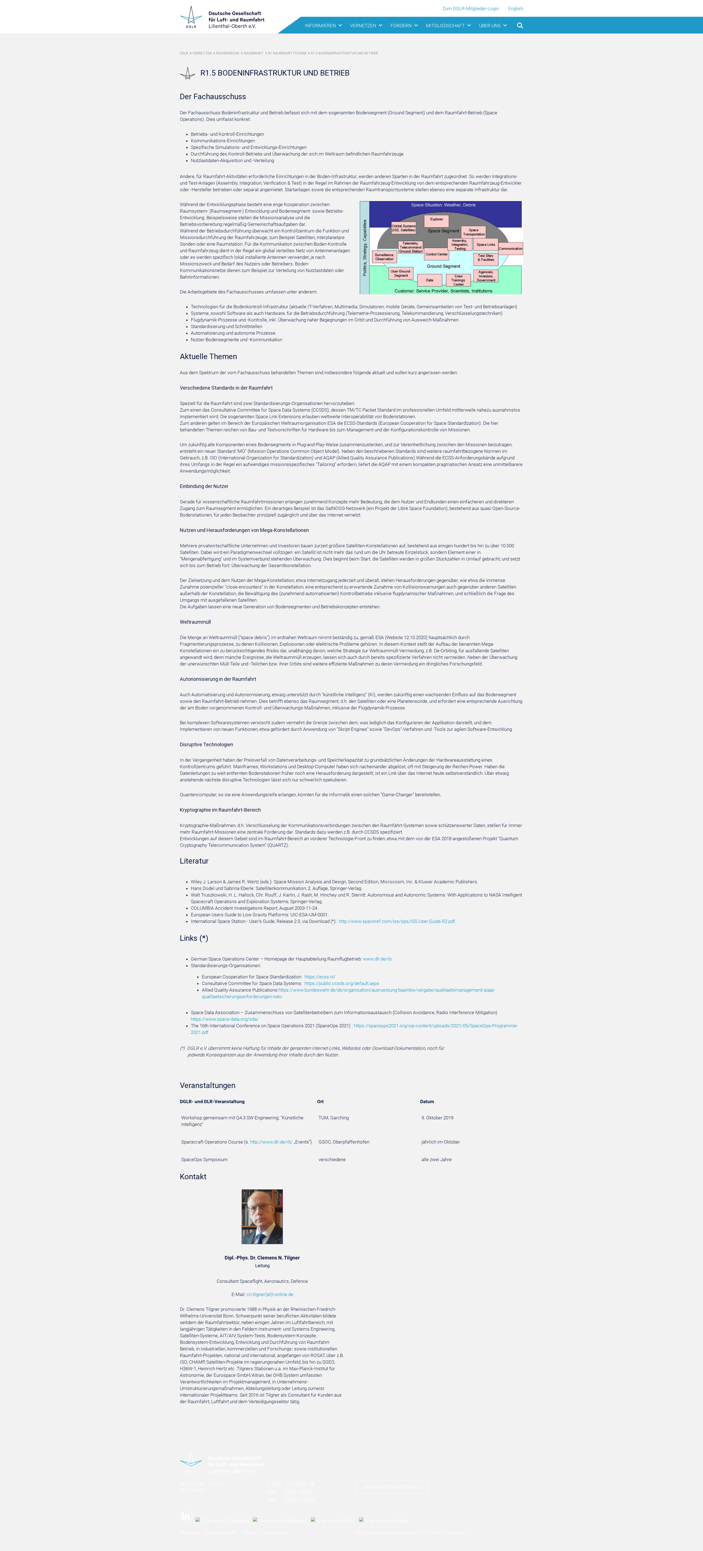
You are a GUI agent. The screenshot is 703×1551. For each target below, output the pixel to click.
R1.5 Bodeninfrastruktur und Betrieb (344, 53)
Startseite (189, 1532)
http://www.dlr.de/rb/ (271, 1142)
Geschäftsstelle (221, 1532)
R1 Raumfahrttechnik (287, 53)
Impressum (275, 1532)
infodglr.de (300, 1483)
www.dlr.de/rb (377, 959)
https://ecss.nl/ (320, 977)
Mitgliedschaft (445, 25)
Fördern (401, 25)
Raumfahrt (254, 53)
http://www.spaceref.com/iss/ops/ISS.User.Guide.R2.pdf (397, 921)
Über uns (490, 25)
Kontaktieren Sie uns (392, 1487)
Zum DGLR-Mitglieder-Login (470, 8)
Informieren (320, 25)
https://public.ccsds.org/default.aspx (342, 983)
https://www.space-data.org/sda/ (225, 1019)
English (515, 8)
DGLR (184, 53)
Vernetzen (363, 25)
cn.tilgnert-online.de (270, 1294)
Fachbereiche (227, 53)
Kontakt (250, 1532)
